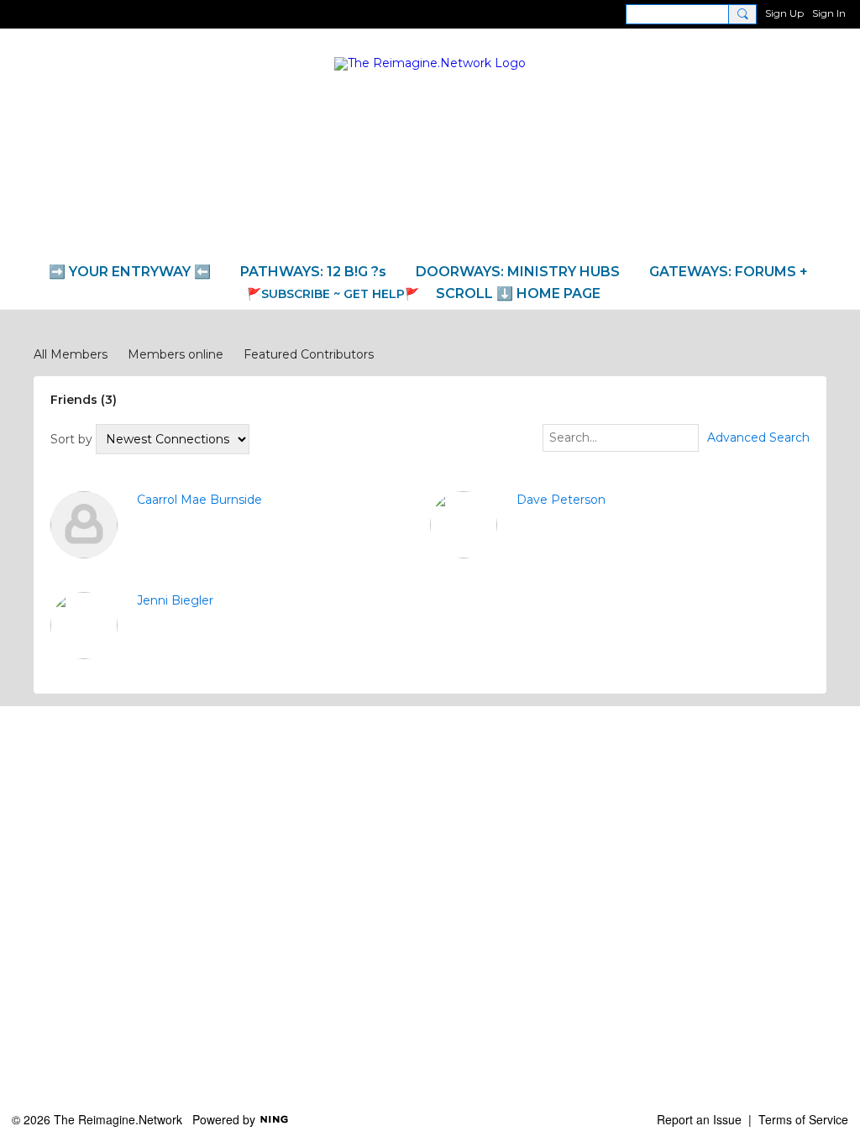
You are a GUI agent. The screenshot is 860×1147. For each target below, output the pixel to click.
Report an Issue (699, 1119)
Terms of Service (803, 1119)
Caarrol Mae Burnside (199, 499)
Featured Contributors (309, 354)
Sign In (829, 13)
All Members (71, 354)
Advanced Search (758, 437)
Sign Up (784, 13)
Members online (175, 354)
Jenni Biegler (175, 600)
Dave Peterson (561, 499)
